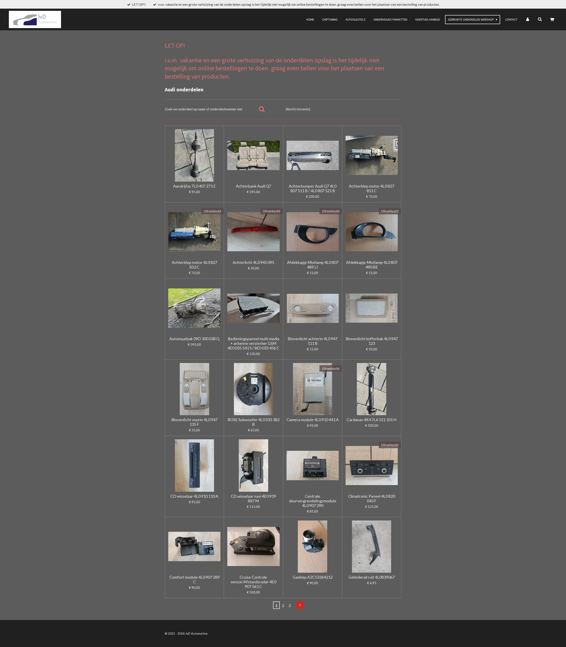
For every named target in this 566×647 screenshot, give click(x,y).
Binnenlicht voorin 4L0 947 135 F (194, 422)
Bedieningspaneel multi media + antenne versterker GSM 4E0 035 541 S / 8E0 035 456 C (253, 343)
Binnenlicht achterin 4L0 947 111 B (312, 341)
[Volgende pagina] (300, 605)
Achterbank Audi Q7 (253, 186)
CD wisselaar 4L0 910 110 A (194, 496)
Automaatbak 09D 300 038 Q (194, 338)
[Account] (527, 19)
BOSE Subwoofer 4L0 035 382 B (253, 422)
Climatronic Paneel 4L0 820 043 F (371, 498)
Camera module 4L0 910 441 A (313, 419)
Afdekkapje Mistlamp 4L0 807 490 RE (371, 264)
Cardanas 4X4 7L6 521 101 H (371, 419)
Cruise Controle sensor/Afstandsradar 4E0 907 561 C (253, 582)
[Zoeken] (540, 19)
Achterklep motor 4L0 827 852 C (194, 264)
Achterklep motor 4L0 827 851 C (371, 188)
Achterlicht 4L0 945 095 (253, 262)
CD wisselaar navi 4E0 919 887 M (253, 498)
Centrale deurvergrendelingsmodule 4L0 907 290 (312, 501)
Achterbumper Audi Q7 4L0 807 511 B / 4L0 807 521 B (312, 188)
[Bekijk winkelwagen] (552, 19)
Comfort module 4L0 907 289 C (194, 579)
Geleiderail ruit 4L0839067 (371, 577)
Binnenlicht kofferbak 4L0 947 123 (372, 341)
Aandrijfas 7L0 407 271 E (194, 186)
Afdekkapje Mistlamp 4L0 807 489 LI (312, 264)
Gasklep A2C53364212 (313, 577)
